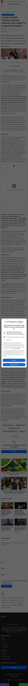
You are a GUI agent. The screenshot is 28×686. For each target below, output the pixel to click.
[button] (14, 340)
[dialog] (14, 343)
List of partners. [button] (17, 348)
